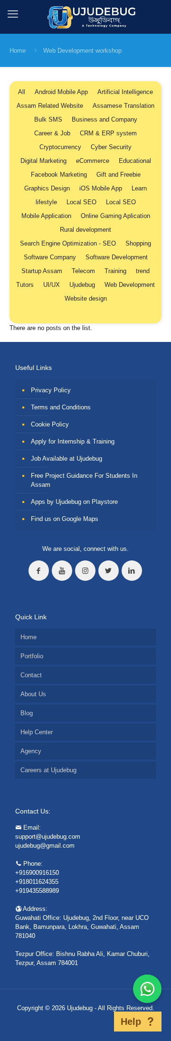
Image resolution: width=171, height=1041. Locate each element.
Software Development (117, 257)
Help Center (36, 732)
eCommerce (92, 160)
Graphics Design (47, 188)
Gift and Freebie (118, 174)
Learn (139, 188)
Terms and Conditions (61, 407)
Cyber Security (111, 147)
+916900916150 (37, 872)
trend (143, 270)
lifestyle (46, 202)
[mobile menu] (13, 14)
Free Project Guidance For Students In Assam (84, 480)
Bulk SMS (48, 119)
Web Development (129, 284)
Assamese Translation (123, 105)
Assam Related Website (50, 105)
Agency (30, 751)
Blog (26, 713)
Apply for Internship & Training (72, 441)
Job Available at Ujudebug (66, 458)
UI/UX (51, 284)
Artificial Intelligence (125, 91)
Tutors (25, 284)
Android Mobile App (61, 91)
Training (115, 270)
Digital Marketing (43, 160)
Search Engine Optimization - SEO (68, 243)
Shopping (138, 243)
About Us (33, 694)
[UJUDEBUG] (85, 16)
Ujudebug (82, 284)
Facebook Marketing (59, 174)
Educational (135, 160)
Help (131, 1021)
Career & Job (52, 133)
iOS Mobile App (100, 188)
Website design (86, 298)
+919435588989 (37, 890)
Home (18, 50)
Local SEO (81, 202)
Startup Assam (41, 270)
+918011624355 (36, 881)
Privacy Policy (51, 390)
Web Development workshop (82, 50)
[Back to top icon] (102, 1022)
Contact (31, 675)
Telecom (83, 270)
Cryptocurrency (60, 147)
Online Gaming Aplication (115, 215)
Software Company (50, 257)
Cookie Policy (50, 424)
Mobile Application (46, 215)
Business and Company (104, 119)
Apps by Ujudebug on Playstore (74, 501)
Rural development (85, 229)
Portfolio (31, 656)
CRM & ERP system (108, 133)
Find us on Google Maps (64, 518)
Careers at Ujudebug (48, 770)
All (21, 91)
